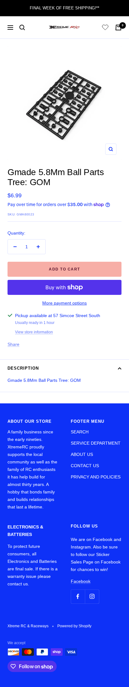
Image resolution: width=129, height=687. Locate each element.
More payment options (64, 303)
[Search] (22, 27)
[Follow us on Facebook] (78, 596)
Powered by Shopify (74, 626)
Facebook (80, 581)
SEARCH (80, 431)
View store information (34, 332)
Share (13, 344)
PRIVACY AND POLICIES (96, 476)
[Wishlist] (105, 28)
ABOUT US (82, 454)
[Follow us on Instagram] (92, 596)
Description (23, 368)
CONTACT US (85, 465)
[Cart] (118, 27)
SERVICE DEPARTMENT (96, 443)
